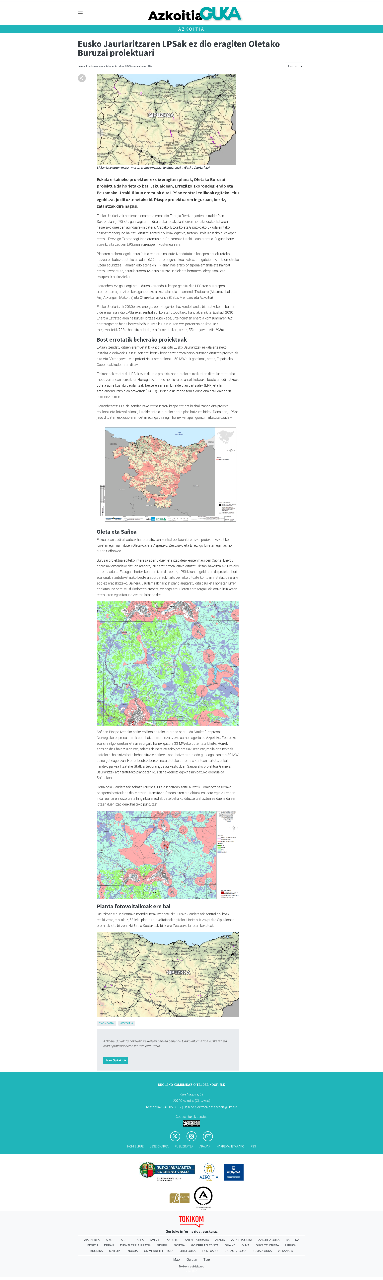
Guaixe (230, 1245)
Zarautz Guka (235, 1250)
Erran (109, 1245)
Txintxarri (210, 1250)
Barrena (292, 1240)
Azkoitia (191, 29)
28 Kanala (285, 1250)
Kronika (96, 1250)
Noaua (133, 1250)
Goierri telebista (204, 1245)
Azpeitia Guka (241, 1240)
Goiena (179, 1245)
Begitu (92, 1245)
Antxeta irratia (197, 1240)
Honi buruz (135, 1146)
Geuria (162, 1245)
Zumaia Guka (262, 1250)
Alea (140, 1240)
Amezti (155, 1240)
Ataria (220, 1240)
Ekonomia (106, 1023)
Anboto (173, 1240)
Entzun (292, 66)
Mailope (115, 1250)
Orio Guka (187, 1250)
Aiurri (125, 1240)
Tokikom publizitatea (191, 1266)
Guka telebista (267, 1245)
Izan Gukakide (116, 1060)
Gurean (192, 1259)
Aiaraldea (92, 1240)
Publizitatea (184, 1146)
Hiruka (290, 1245)
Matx (176, 1259)
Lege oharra (159, 1146)
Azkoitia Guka (268, 1240)
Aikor (110, 1240)
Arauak (204, 1146)
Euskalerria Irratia (135, 1245)
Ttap (206, 1259)
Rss (253, 1146)
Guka (245, 1245)
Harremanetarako (230, 1146)
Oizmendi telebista (158, 1250)
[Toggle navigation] (80, 13)
